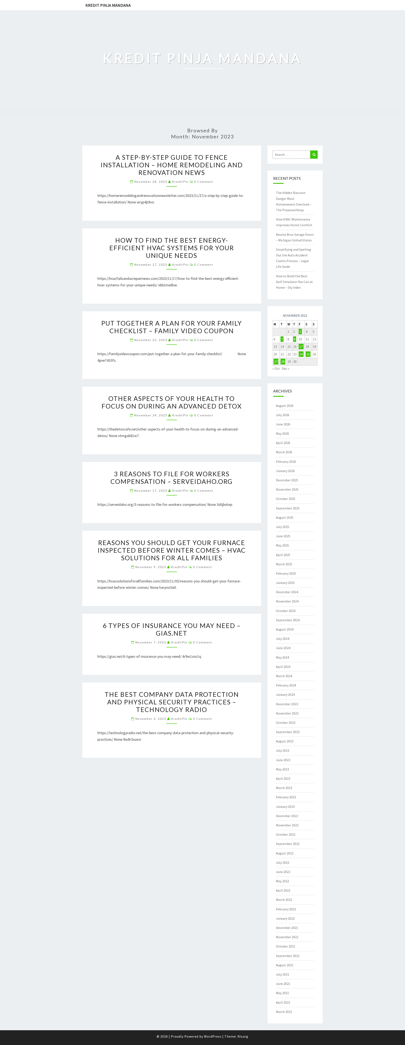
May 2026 (282, 433)
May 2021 (282, 993)
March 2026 (284, 452)
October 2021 (285, 946)
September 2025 (288, 508)
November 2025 (287, 489)
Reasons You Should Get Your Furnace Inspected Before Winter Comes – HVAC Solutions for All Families (172, 550)
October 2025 (285, 499)
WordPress (212, 1036)
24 (301, 354)
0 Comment (203, 181)
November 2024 (287, 601)
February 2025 (286, 573)
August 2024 (284, 629)
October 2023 (285, 722)
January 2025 (285, 583)
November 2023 (287, 713)
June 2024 (283, 648)
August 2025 (284, 517)
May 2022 (282, 881)
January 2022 (285, 918)
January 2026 (285, 471)
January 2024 (285, 694)
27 (276, 361)
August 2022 (284, 853)
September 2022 (288, 844)
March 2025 (284, 564)
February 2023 (286, 797)
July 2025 (282, 527)
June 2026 (283, 424)
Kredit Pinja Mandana (108, 5)
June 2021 (283, 983)
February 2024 (286, 685)
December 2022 (287, 816)
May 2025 (282, 545)
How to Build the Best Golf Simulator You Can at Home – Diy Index (294, 282)
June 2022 (283, 872)
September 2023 (288, 732)
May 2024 (282, 657)
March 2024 (284, 676)
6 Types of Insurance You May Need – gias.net (172, 629)
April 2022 (283, 890)
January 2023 (285, 806)
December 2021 (287, 928)
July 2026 (282, 415)
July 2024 (282, 638)
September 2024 (288, 620)
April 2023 (283, 778)
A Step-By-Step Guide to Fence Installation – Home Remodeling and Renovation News (172, 164)
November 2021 (287, 937)
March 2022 (284, 899)
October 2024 (285, 611)
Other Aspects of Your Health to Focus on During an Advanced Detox (171, 402)
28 (283, 361)
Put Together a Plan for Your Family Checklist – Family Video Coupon (171, 326)
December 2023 (287, 704)
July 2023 (282, 750)
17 (301, 346)
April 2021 (283, 1002)
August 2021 (284, 965)
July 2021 (282, 974)
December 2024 (287, 592)
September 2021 (288, 956)
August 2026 (284, 405)
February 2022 (286, 909)
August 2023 (284, 741)
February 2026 (286, 461)
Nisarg (243, 1036)
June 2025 (283, 536)
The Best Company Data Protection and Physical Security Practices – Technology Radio (172, 701)
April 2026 (283, 443)
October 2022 (285, 834)
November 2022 (287, 825)
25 (308, 354)
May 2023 (282, 769)
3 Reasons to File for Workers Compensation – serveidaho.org (172, 477)
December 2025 (287, 480)
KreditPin (180, 181)
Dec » (285, 368)
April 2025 (283, 555)
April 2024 (283, 667)
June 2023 (283, 760)
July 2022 (282, 862)
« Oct (276, 368)
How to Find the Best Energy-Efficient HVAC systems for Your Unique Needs (171, 247)
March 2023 (284, 788)
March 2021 (284, 1012)
